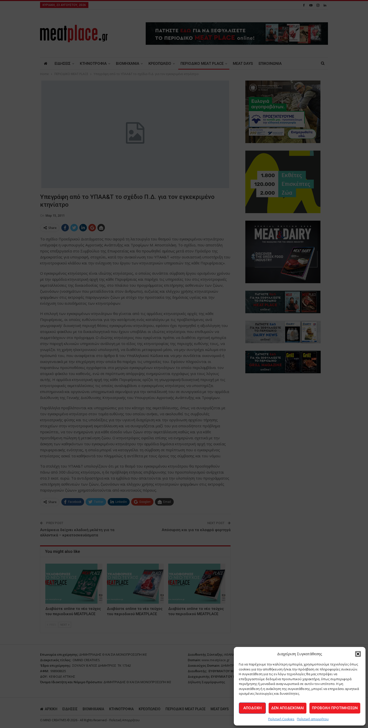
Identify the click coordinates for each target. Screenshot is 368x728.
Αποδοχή (252, 708)
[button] (357, 653)
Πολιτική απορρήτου (313, 719)
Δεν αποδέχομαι (287, 708)
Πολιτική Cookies (281, 719)
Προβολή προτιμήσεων (335, 708)
